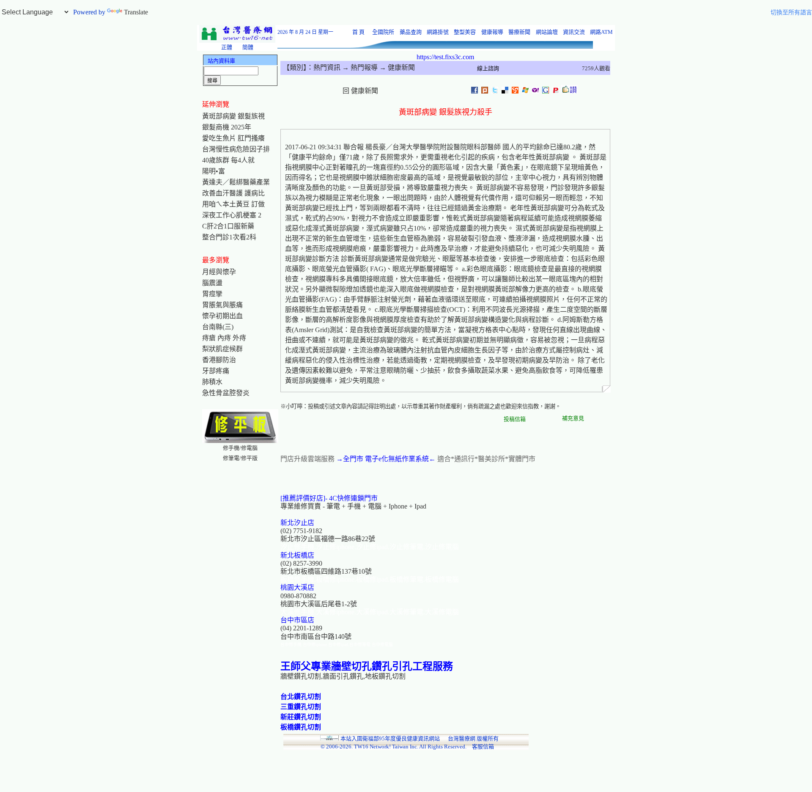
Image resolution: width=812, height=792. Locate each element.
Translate (136, 12)
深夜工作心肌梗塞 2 (231, 215)
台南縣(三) (217, 326)
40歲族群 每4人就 (228, 160)
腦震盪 (212, 282)
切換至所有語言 (791, 12)
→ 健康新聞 (396, 67)
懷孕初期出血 (222, 315)
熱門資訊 (326, 67)
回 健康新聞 (360, 90)
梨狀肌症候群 (222, 348)
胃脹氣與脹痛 (222, 304)
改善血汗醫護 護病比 (233, 193)
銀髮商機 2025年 (226, 127)
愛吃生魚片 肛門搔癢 (233, 138)
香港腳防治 (219, 359)
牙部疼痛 (215, 370)
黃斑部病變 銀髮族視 (233, 116)
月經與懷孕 (219, 271)
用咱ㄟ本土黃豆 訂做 (233, 204)
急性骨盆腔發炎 (226, 392)
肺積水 (212, 381)
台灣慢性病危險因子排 (236, 149)
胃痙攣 (212, 293)
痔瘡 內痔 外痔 (224, 337)
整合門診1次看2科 (229, 237)
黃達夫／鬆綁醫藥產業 (236, 182)
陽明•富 (213, 171)
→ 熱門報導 (359, 67)
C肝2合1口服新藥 (228, 226)
